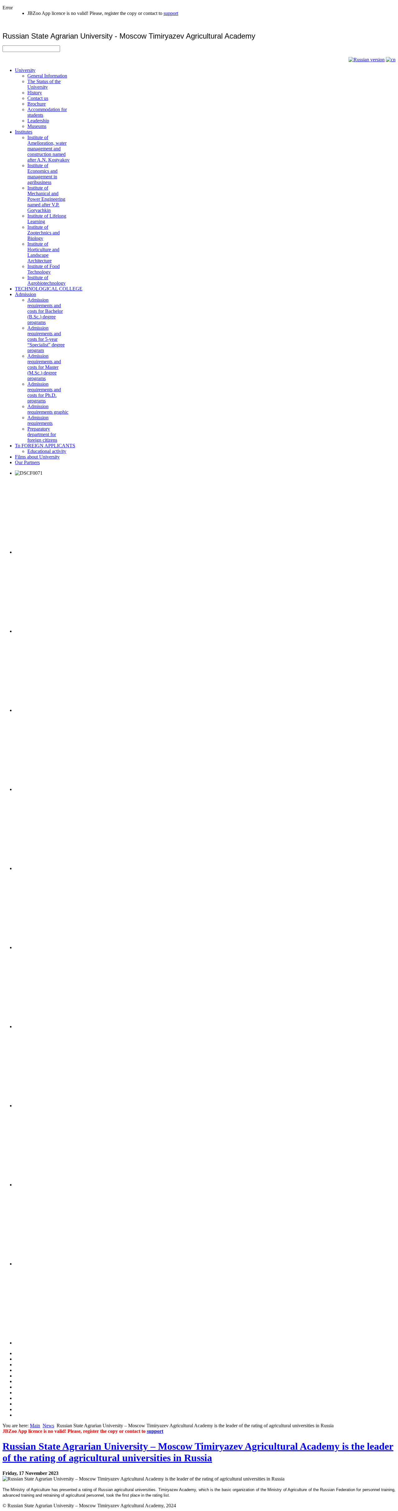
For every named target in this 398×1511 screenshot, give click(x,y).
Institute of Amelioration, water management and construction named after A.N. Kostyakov (48, 148)
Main (35, 1425)
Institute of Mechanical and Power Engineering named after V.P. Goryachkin (46, 199)
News (48, 1425)
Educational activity (46, 451)
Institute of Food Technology (43, 269)
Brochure (36, 103)
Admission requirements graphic (47, 409)
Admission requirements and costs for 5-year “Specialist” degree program (46, 339)
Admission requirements (40, 420)
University (25, 70)
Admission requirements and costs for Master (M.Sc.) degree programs (44, 367)
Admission (25, 294)
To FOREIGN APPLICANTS (45, 445)
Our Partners (27, 462)
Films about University (37, 456)
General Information (47, 75)
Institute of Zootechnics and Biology (43, 232)
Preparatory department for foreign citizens (42, 434)
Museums (36, 126)
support (171, 13)
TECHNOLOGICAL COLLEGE (48, 288)
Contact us (37, 98)
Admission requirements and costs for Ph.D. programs (44, 392)
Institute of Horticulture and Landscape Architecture (43, 252)
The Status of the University (44, 84)
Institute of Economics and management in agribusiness (42, 174)
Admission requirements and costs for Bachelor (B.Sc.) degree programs (45, 311)
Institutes (23, 131)
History (34, 92)
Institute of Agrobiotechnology (46, 280)
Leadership (38, 120)
